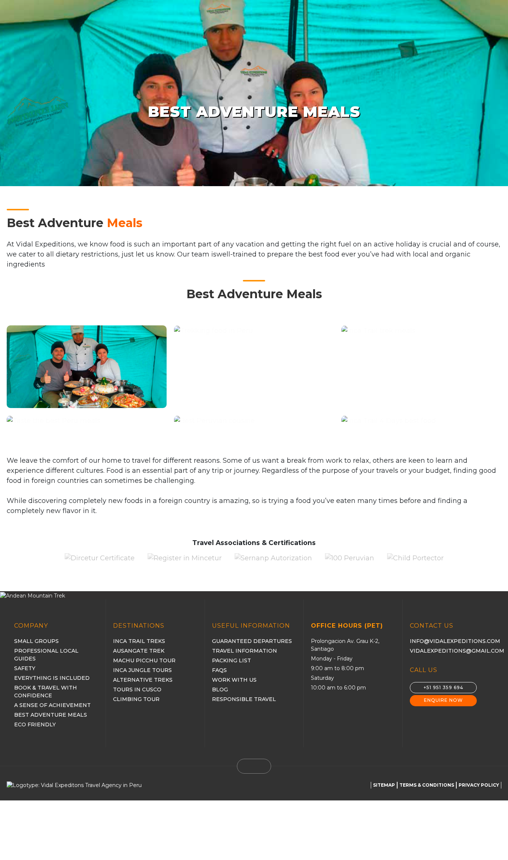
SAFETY (24, 668)
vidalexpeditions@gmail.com (457, 650)
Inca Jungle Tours (142, 670)
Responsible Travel (244, 699)
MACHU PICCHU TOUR (144, 660)
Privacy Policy (479, 785)
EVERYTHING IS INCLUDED (52, 678)
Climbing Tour (136, 699)
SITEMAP (384, 785)
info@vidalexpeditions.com (455, 641)
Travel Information (244, 650)
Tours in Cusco (137, 689)
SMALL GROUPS (36, 641)
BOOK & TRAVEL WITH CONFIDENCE (45, 691)
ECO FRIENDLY (35, 724)
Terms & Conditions (426, 785)
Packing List (231, 660)
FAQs (219, 670)
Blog (220, 689)
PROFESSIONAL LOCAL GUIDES (46, 654)
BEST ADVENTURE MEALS (50, 714)
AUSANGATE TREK (138, 650)
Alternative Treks (143, 679)
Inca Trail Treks (139, 641)
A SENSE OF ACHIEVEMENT (52, 705)
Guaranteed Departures (252, 641)
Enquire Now (443, 700)
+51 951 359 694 (443, 687)
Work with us (234, 679)
